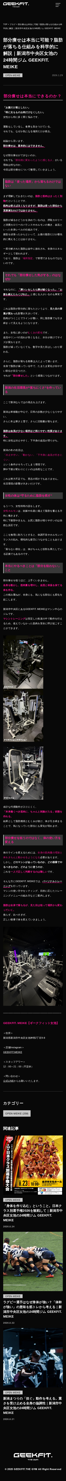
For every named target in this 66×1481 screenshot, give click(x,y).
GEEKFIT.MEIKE (12, 1052)
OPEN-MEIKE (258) (17, 1113)
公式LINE (8, 1080)
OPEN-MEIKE (12, 75)
